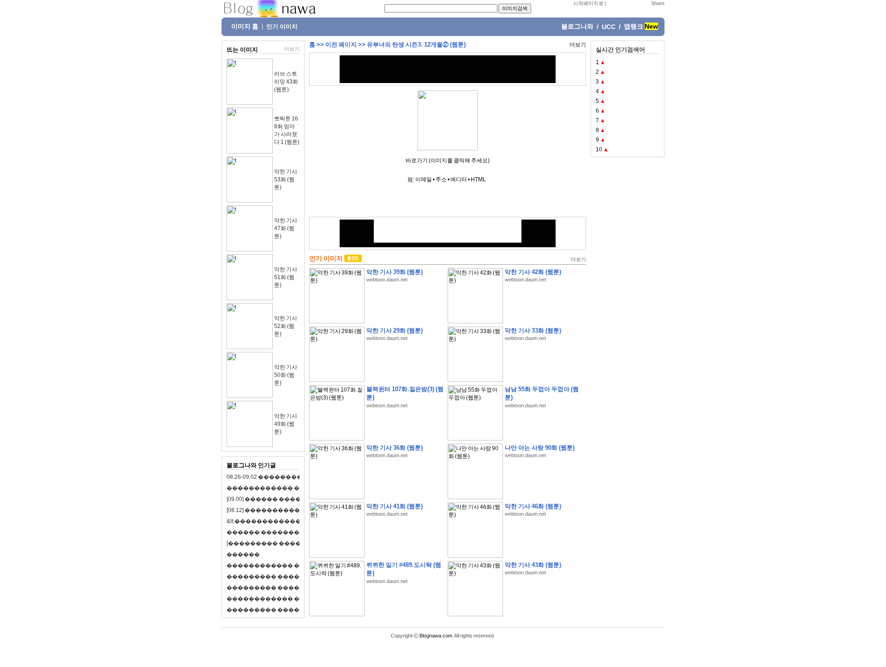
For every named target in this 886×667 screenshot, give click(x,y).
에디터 (458, 179)
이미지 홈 (244, 26)
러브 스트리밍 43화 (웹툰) (286, 82)
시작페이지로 (588, 3)
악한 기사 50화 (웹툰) (285, 375)
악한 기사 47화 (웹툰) (285, 228)
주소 (441, 179)
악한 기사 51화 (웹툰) (285, 277)
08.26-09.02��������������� (284, 477)
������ (243, 554)
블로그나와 (577, 26)
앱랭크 (633, 26)
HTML (478, 179)
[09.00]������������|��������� (296, 499)
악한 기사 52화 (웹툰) (285, 326)
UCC (609, 26)
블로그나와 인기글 (251, 465)
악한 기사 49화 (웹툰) (285, 424)
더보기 (291, 49)
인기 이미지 (282, 27)
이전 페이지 (341, 44)
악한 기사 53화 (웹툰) (285, 179)
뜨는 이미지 (242, 49)
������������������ (277, 587)
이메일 (423, 179)
